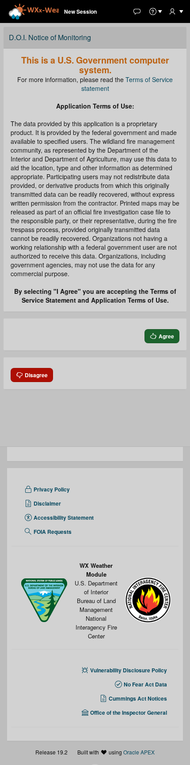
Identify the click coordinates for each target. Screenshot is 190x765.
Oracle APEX (139, 752)
